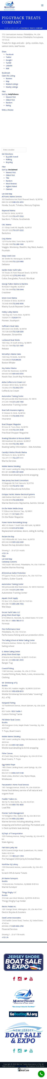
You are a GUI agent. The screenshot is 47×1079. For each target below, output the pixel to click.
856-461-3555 (18, 660)
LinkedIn (9, 65)
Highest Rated (11, 186)
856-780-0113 (18, 620)
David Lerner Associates (11, 918)
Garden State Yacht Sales (11, 270)
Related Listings (12, 84)
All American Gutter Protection (14, 573)
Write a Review (7, 110)
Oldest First (10, 100)
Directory (14, 28)
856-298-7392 (18, 604)
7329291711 (16, 317)
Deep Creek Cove (8, 256)
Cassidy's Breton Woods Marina (14, 452)
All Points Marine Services (12, 196)
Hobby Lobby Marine (10, 312)
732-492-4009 (18, 444)
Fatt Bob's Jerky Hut (9, 847)
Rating (8, 105)
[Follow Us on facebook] (14, 979)
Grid (6, 194)
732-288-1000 (18, 244)
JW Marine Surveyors (10, 878)
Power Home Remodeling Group (14, 522)
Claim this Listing (8, 76)
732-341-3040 (18, 430)
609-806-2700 (18, 926)
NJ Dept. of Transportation (12, 833)
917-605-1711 (18, 514)
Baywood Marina (8, 210)
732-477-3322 (18, 216)
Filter (4, 91)
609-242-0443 (18, 542)
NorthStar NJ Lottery (10, 864)
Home (6, 28)
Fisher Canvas (7, 753)
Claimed (9, 189)
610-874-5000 (18, 528)
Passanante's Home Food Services (15, 784)
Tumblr (8, 63)
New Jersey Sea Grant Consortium (15, 480)
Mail (7, 68)
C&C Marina (6, 224)
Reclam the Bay (8, 536)
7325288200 (16, 360)
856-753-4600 (18, 804)
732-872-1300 (18, 486)
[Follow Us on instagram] (20, 979)
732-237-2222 (18, 230)
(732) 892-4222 (19, 275)
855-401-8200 (18, 472)
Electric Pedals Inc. (9, 906)
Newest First (11, 97)
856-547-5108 (18, 773)
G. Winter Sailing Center (11, 651)
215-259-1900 (18, 402)
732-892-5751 (18, 388)
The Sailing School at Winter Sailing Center (18, 640)
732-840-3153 (18, 416)
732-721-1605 (18, 345)
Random (9, 102)
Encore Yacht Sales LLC (11, 612)
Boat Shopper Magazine (11, 424)
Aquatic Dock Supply (10, 598)
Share (4, 51)
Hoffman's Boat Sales (10, 326)
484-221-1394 (18, 856)
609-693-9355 (18, 374)
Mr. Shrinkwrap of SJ (9, 683)
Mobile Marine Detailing (11, 466)
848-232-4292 (18, 202)
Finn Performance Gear (11, 629)
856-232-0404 (18, 818)
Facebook (9, 54)
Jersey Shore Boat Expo (11, 615)
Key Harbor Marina (9, 368)
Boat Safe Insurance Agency (13, 410)
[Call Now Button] (41, 1074)
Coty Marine (6, 238)
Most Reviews (11, 183)
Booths (5, 685)
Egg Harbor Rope (8, 764)
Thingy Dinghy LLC (9, 892)
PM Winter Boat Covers (11, 720)
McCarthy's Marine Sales (11, 354)
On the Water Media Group (12, 508)
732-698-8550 (18, 500)
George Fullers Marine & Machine (15, 284)
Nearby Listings (12, 87)
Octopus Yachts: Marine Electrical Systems (18, 494)
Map (7, 81)
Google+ (9, 60)
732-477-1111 (18, 458)
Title (7, 178)
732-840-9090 (18, 303)
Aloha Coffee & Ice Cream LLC (14, 382)
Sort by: (10, 94)
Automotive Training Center (12, 396)
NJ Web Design (20, 1066)
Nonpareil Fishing (8, 703)
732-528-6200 (18, 331)
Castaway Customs (9, 562)
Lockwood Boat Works (11, 340)
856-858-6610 (18, 691)
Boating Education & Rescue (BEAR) (16, 438)
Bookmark (6, 73)
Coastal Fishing (8, 668)
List (3, 194)
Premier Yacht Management (13, 813)
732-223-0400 (18, 261)
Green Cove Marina (9, 298)
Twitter (8, 57)
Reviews (9, 78)
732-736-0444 (18, 289)
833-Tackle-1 (17, 711)
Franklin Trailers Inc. (9, 799)
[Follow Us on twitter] (25, 979)
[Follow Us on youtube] (31, 979)
